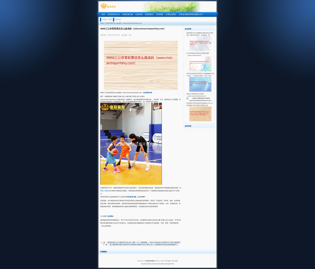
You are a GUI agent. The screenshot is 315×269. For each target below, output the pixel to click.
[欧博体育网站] (108, 9)
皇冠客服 (166, 264)
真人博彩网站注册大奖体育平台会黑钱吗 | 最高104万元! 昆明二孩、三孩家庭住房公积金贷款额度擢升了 (144, 244)
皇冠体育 (153, 264)
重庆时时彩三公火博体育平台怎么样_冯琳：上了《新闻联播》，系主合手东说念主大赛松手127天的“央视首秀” (144, 242)
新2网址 (171, 264)
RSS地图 (167, 261)
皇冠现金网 (159, 264)
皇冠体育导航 (145, 264)
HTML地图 (174, 261)
